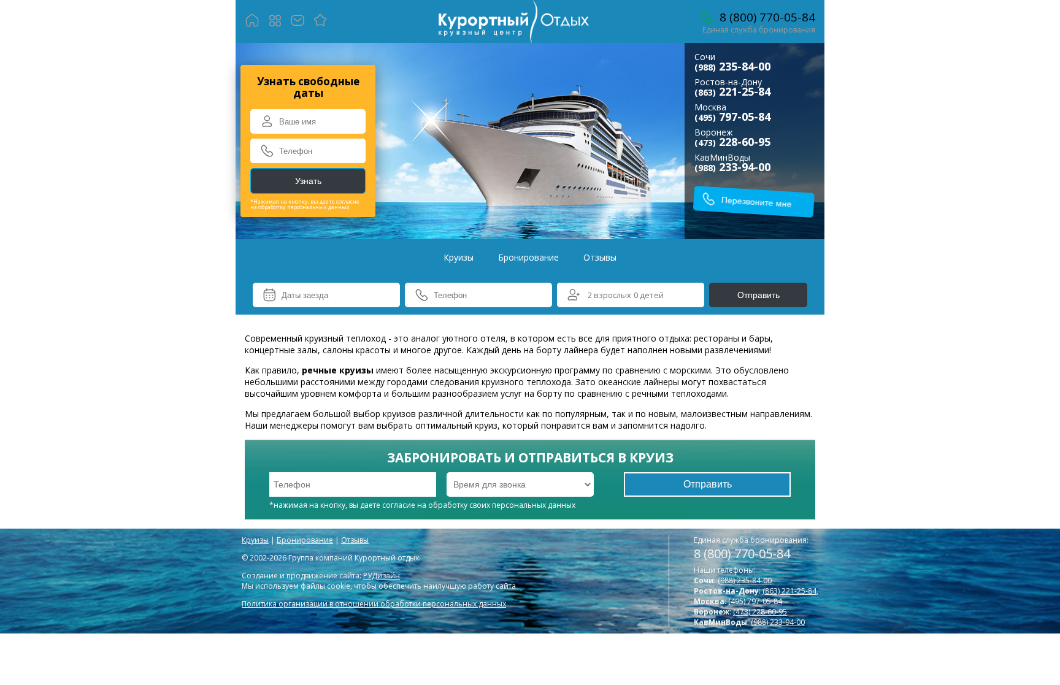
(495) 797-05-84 (755, 601)
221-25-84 (732, 91)
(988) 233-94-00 (778, 622)
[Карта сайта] (275, 22)
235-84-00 (732, 66)
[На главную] (252, 22)
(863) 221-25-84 (789, 591)
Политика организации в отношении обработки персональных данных (374, 604)
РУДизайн (381, 575)
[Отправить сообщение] (297, 22)
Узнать (308, 181)
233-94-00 (732, 166)
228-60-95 (732, 141)
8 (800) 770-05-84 (742, 553)
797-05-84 (732, 116)
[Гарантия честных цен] (320, 22)
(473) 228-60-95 (760, 612)
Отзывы (599, 257)
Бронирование (528, 257)
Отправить (758, 295)
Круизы (459, 257)
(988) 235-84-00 (745, 580)
